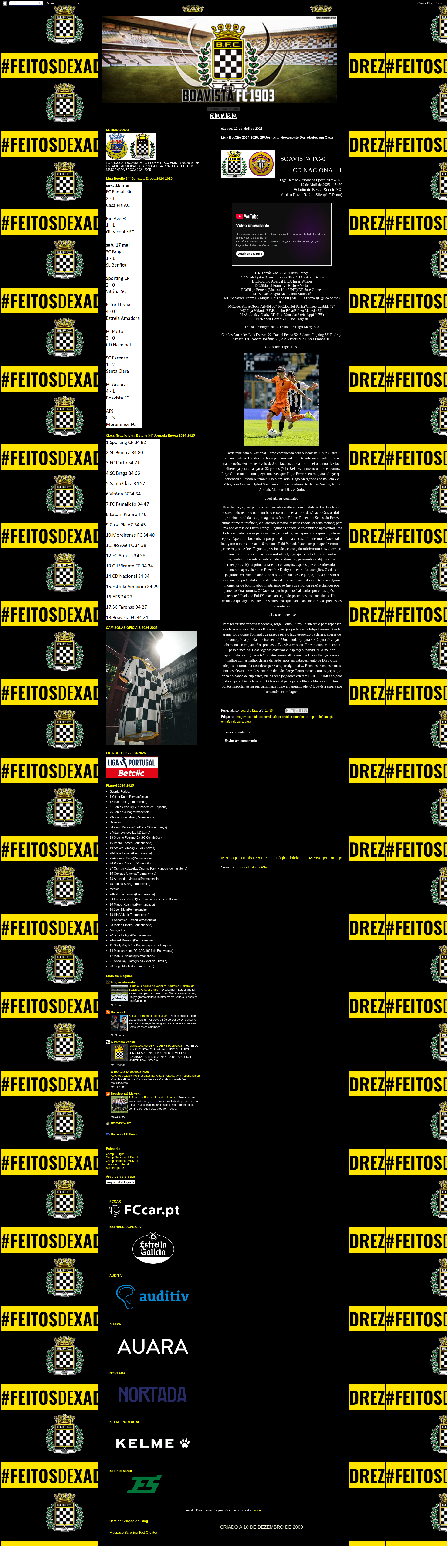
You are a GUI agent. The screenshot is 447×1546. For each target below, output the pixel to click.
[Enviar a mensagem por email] (287, 710)
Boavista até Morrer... (126, 1093)
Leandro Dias (249, 710)
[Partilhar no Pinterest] (305, 710)
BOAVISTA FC (121, 1123)
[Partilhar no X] (296, 710)
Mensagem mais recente (244, 858)
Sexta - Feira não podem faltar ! (149, 1016)
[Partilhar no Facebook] (301, 710)
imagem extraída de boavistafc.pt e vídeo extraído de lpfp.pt (276, 717)
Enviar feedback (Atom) (254, 867)
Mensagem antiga (325, 858)
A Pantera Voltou (123, 1042)
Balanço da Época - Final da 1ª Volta (152, 1097)
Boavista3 (118, 1012)
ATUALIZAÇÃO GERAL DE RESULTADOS (156, 1045)
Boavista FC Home (124, 1134)
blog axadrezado (123, 982)
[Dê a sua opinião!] (292, 710)
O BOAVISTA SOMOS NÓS (130, 1072)
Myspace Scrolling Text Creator (133, 1532)
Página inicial (288, 858)
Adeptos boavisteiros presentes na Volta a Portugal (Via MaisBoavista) (155, 1075)
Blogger (256, 1510)
